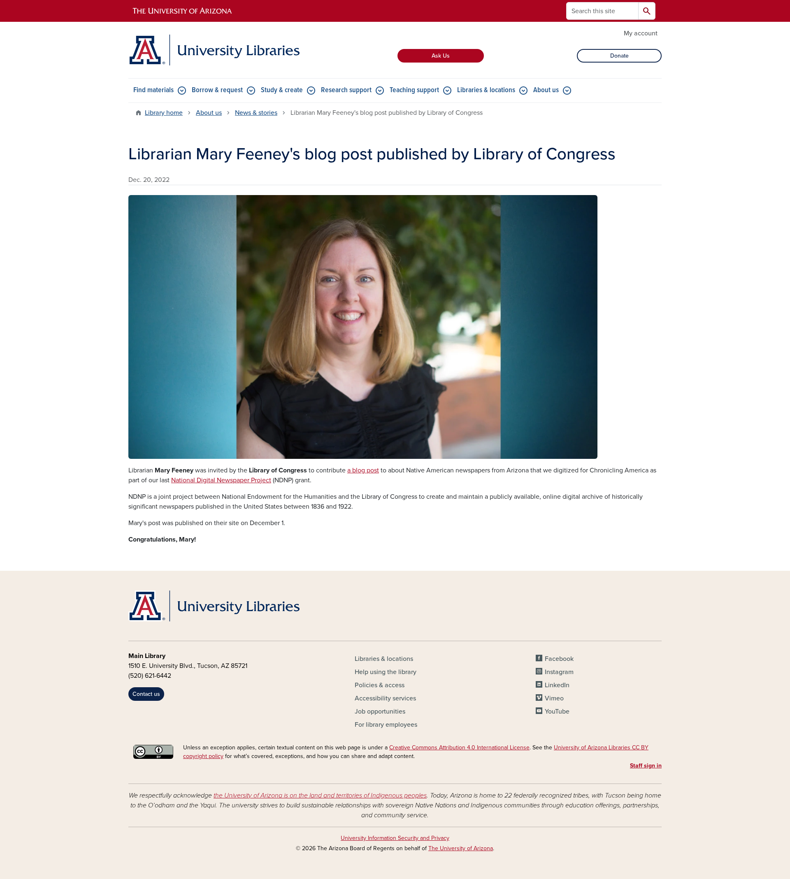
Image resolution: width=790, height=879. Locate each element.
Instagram (559, 672)
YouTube (557, 711)
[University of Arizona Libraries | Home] (214, 50)
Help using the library (385, 672)
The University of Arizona (460, 848)
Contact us (146, 694)
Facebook (559, 659)
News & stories (256, 113)
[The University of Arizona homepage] (182, 11)
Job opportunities (380, 711)
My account (641, 33)
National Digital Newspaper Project (221, 480)
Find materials (153, 90)
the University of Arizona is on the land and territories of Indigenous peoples (320, 795)
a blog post (363, 470)
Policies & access (379, 685)
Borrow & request (217, 90)
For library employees (386, 725)
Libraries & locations (486, 90)
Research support (346, 90)
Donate (619, 55)
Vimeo (554, 698)
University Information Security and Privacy (395, 838)
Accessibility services (385, 698)
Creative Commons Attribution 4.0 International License (459, 747)
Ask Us (441, 55)
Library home (164, 113)
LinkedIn (557, 685)
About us (546, 90)
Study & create (282, 90)
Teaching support (414, 90)
